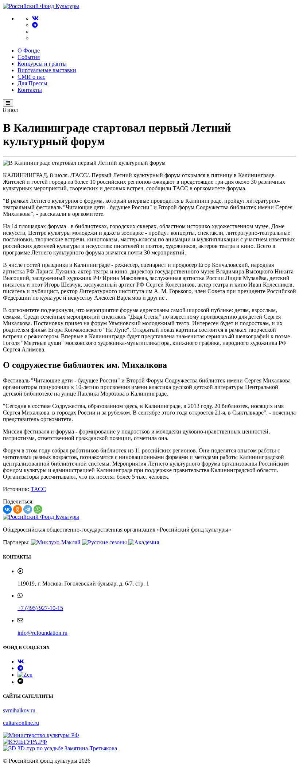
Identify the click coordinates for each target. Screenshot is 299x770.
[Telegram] (35, 25)
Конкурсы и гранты (42, 64)
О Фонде (29, 50)
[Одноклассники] (17, 509)
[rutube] (20, 682)
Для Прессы (32, 83)
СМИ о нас (31, 77)
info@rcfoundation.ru (42, 633)
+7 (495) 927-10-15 (40, 608)
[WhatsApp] (38, 509)
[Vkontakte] (35, 18)
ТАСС (38, 489)
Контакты (30, 90)
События (29, 57)
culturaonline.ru (21, 723)
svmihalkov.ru (19, 710)
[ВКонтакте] (7, 509)
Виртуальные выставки (47, 70)
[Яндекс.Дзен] (25, 675)
